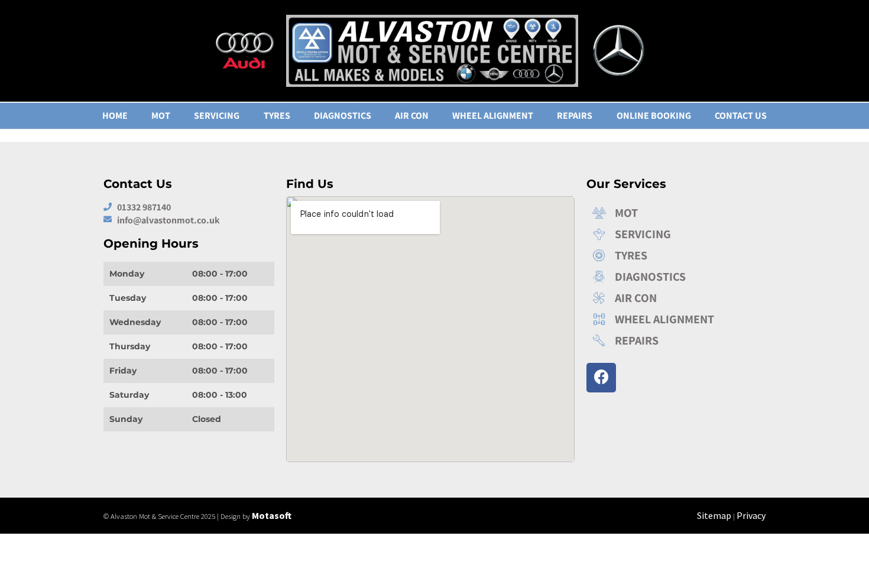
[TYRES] (673, 255)
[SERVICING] (673, 234)
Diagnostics (342, 115)
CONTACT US (741, 115)
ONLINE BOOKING (654, 115)
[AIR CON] (673, 298)
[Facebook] (601, 377)
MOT (160, 115)
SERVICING (216, 115)
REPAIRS (574, 115)
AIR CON (412, 115)
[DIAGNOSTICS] (673, 276)
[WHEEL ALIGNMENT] (673, 319)
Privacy (751, 515)
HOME (115, 115)
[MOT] (673, 212)
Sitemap (714, 515)
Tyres (277, 115)
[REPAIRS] (673, 340)
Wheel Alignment (492, 115)
